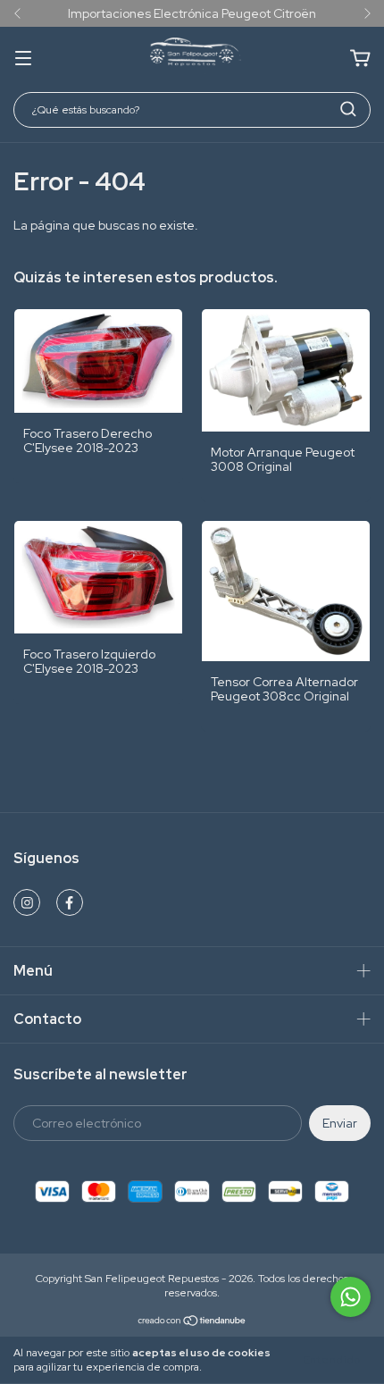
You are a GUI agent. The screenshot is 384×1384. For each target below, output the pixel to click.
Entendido (332, 1360)
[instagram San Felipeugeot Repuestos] (26, 902)
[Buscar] (348, 109)
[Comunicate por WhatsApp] (350, 1297)
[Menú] (23, 59)
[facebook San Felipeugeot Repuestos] (69, 902)
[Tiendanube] (192, 1323)
